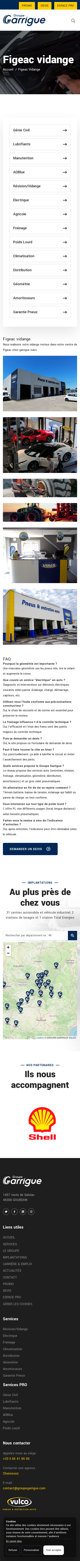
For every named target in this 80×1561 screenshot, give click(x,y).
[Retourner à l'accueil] (24, 20)
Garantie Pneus (25, 312)
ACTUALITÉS (12, 1270)
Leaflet (40, 1037)
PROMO (27, 6)
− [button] (8, 953)
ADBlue (19, 172)
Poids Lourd (22, 242)
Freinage (20, 228)
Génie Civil (21, 130)
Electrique (21, 200)
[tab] (40, 664)
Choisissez (11, 1473)
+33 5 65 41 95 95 (16, 1458)
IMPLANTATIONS (15, 1257)
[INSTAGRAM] (31, 1211)
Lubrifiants (21, 144)
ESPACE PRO (65, 6)
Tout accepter (53, 1550)
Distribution (22, 270)
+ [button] (8, 947)
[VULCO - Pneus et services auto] (19, 1504)
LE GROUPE (11, 1251)
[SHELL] (40, 1123)
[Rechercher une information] (73, 21)
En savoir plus (14, 1541)
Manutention (23, 158)
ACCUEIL (9, 1237)
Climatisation (23, 256)
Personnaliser (31, 1550)
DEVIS (45, 6)
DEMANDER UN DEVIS (26, 849)
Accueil (8, 69)
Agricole (19, 214)
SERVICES (10, 1244)
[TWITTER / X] (6, 1211)
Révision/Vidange (27, 186)
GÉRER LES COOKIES (17, 1304)
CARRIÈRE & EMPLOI (17, 1264)
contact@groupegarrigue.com (24, 1488)
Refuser (13, 1550)
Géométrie (21, 284)
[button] (30, 664)
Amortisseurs (24, 298)
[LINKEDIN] (23, 1211)
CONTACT (10, 1277)
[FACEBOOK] (14, 1211)
